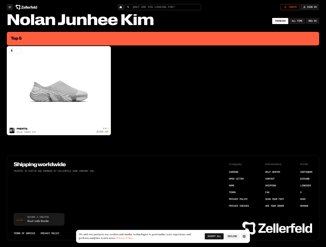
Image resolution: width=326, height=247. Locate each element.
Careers (233, 172)
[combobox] (162, 7)
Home (231, 185)
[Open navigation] (10, 7)
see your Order (274, 205)
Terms (232, 192)
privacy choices (239, 205)
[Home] (121, 7)
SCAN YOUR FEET (274, 199)
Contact (270, 178)
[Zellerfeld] (27, 7)
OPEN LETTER (236, 178)
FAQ (267, 192)
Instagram (306, 172)
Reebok (304, 205)
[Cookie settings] (244, 236)
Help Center (272, 172)
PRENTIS (22, 129)
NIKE (302, 199)
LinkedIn (305, 185)
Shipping (270, 185)
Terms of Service (24, 233)
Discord (305, 178)
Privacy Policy (238, 199)
